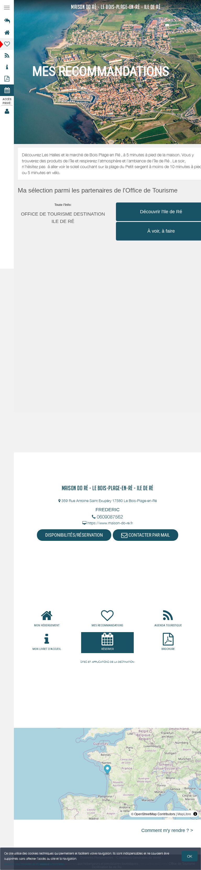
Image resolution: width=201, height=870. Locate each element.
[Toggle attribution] (195, 814)
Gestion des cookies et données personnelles (34, 864)
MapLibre (184, 814)
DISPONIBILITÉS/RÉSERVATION (74, 535)
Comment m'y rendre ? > (167, 830)
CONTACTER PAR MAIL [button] (148, 535)
